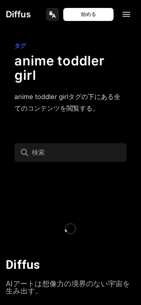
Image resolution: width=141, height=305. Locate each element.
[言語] (52, 14)
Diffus (18, 14)
